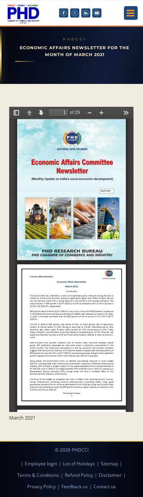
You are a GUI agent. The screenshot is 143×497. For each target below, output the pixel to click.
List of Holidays (79, 463)
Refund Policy (79, 475)
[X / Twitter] (74, 13)
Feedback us (74, 486)
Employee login (41, 463)
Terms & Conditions (38, 475)
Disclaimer (110, 475)
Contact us (104, 486)
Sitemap (109, 463)
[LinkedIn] (85, 13)
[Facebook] (63, 13)
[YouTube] (96, 13)
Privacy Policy (41, 486)
